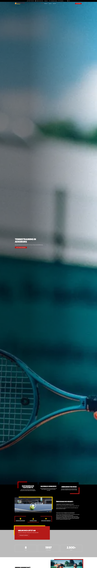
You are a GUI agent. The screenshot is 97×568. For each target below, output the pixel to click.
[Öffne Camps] (51, 3)
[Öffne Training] (47, 3)
